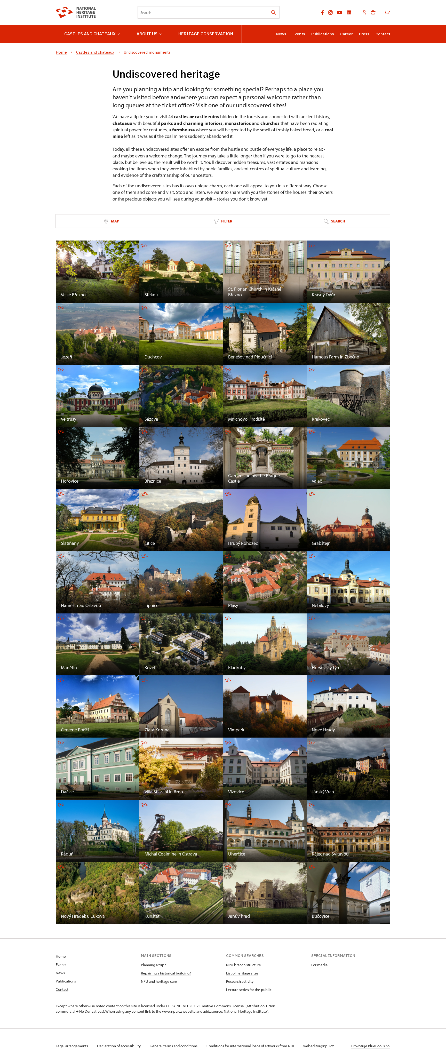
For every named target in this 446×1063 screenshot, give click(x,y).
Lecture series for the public (249, 989)
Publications (322, 33)
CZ (387, 12)
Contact (383, 33)
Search (337, 221)
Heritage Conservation (205, 34)
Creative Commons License (222, 1005)
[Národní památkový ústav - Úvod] (76, 12)
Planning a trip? (153, 964)
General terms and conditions (174, 1045)
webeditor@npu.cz (318, 1045)
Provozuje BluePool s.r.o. (370, 1045)
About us (147, 34)
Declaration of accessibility (119, 1045)
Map (114, 221)
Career (346, 33)
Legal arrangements (72, 1045)
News (281, 33)
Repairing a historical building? (166, 973)
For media (319, 964)
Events (298, 33)
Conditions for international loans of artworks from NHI (250, 1045)
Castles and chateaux (90, 34)
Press (364, 33)
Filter (226, 221)
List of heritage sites (242, 973)
